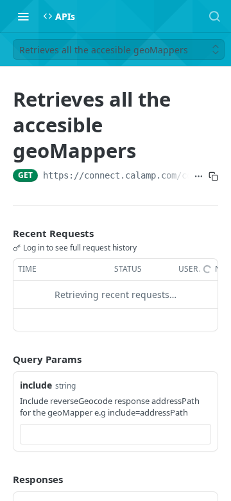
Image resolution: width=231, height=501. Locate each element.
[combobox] (115, 434)
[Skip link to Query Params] (4, 359)
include (36, 385)
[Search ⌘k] (214, 16)
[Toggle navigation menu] (23, 16)
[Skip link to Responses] (4, 479)
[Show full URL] (198, 176)
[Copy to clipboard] (213, 176)
